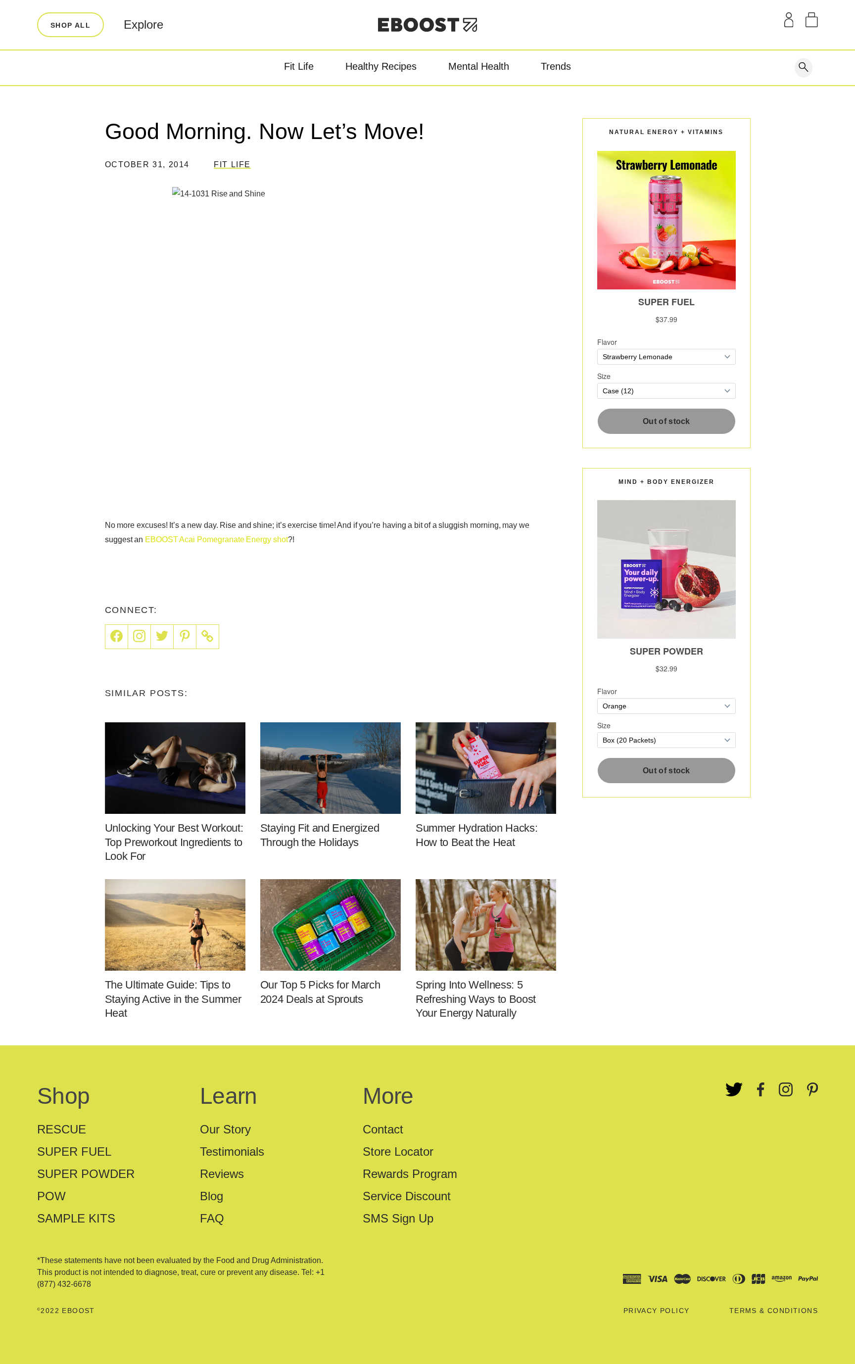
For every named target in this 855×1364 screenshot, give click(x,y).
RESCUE (61, 1129)
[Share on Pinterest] (185, 636)
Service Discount (407, 1196)
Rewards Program (410, 1173)
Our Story (225, 1129)
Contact (383, 1129)
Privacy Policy (656, 1311)
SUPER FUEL (74, 1151)
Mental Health (478, 66)
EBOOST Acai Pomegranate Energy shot (216, 539)
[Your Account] (789, 19)
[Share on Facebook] (116, 636)
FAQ (212, 1218)
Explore (143, 24)
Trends (556, 66)
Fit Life (299, 66)
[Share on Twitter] (162, 636)
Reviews (222, 1173)
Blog (211, 1196)
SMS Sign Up (398, 1218)
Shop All (70, 25)
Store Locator (398, 1151)
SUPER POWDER (86, 1173)
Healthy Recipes (381, 66)
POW (51, 1196)
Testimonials (232, 1151)
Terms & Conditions (773, 1311)
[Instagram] (139, 636)
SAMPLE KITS (76, 1218)
